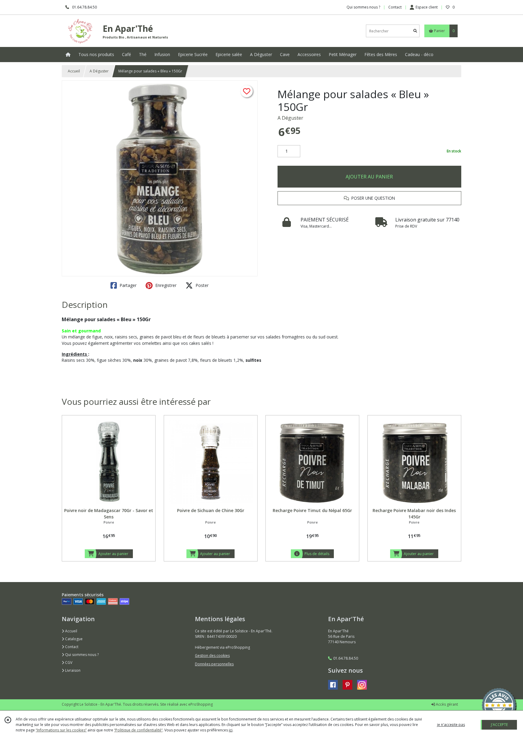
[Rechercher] (415, 31)
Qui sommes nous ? (81, 654)
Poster (201, 285)
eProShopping (200, 704)
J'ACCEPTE (499, 724)
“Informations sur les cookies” (61, 730)
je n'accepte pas (451, 724)
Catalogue (73, 638)
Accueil (74, 71)
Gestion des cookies (212, 655)
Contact (395, 7)
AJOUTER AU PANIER (369, 176)
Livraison (72, 670)
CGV (68, 662)
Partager (127, 285)
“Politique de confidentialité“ (138, 730)
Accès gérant (446, 704)
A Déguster (99, 71)
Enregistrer (165, 285)
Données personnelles (214, 664)
